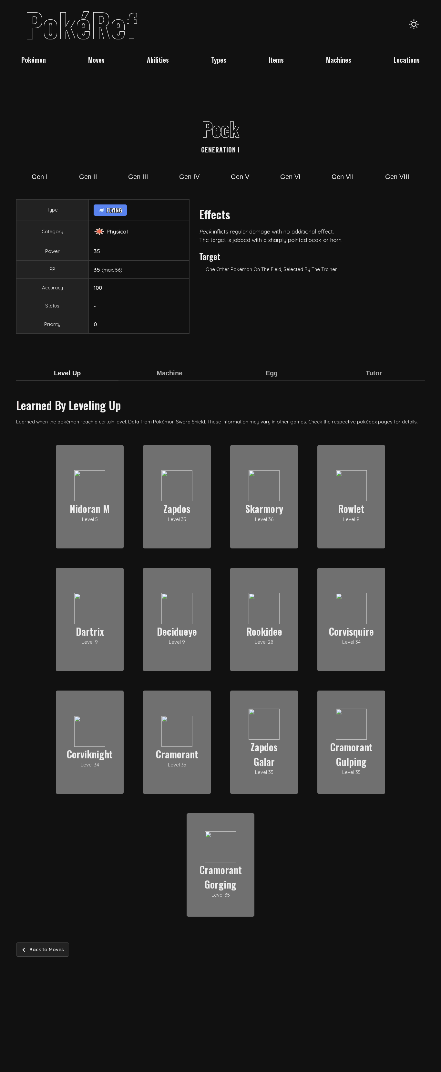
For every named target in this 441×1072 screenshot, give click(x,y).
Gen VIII (397, 176)
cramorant (177, 754)
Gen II (88, 176)
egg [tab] (272, 373)
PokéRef (81, 24)
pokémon (33, 60)
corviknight (90, 754)
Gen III (138, 176)
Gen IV (189, 176)
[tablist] (220, 377)
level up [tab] (67, 373)
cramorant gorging (221, 876)
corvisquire (351, 631)
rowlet (351, 508)
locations (407, 60)
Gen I (40, 176)
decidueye (177, 631)
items (276, 60)
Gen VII (343, 176)
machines (338, 60)
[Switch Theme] (414, 24)
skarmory (264, 508)
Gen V (240, 176)
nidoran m (90, 508)
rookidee (264, 631)
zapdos (176, 508)
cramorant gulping (351, 754)
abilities (158, 60)
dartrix (90, 631)
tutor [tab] (374, 373)
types (218, 60)
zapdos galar (264, 754)
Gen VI (290, 176)
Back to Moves (46, 949)
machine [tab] (169, 373)
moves (96, 60)
